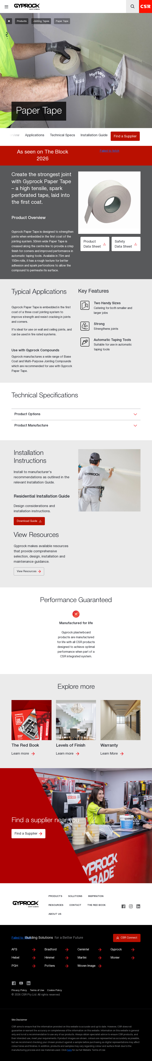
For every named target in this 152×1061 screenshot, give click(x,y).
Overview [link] (12, 135)
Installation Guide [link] (94, 135)
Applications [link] (34, 135)
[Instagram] (131, 906)
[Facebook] (123, 906)
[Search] (132, 6)
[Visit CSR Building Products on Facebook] (13, 983)
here (69, 1050)
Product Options (27, 414)
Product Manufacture (31, 425)
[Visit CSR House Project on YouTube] (21, 983)
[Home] (27, 7)
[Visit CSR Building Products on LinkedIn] (28, 983)
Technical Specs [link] (62, 135)
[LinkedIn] (138, 906)
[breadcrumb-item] (9, 21)
